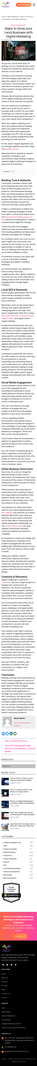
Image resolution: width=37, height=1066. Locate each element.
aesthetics (6, 582)
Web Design (7, 875)
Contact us (18, 936)
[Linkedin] (11, 733)
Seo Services (6, 1020)
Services (4, 982)
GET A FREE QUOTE (23, 5)
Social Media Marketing (11, 868)
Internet (6, 862)
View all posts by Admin (22, 723)
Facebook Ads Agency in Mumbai (13, 1028)
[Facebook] (3, 733)
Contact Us (5, 993)
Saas (3, 1008)
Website (17, 726)
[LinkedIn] (11, 964)
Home (3, 17)
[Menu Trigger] (33, 4)
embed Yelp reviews (13, 526)
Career (4, 997)
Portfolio (4, 986)
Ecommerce (7, 855)
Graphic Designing (9, 859)
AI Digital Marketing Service (11, 1024)
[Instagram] (7, 964)
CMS (5, 846)
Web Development (9, 878)
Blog (3, 990)
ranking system (12, 149)
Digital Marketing (13, 17)
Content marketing (10, 849)
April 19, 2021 (8, 40)
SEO (24, 25)
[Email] (15, 733)
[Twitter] (7, 733)
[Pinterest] (15, 964)
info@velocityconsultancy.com (17, 1051)
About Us (4, 978)
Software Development (11, 872)
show (12, 171)
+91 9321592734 (10, 1047)
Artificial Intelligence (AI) (12, 842)
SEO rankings (6, 512)
